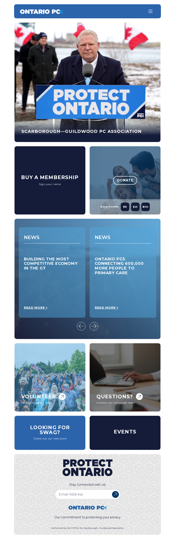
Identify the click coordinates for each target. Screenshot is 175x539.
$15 (125, 207)
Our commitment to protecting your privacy (87, 517)
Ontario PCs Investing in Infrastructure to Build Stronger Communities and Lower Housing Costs (122, 268)
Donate (125, 180)
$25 (135, 207)
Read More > (36, 308)
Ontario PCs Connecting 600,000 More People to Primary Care (48, 266)
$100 (146, 207)
